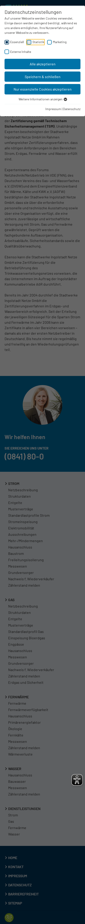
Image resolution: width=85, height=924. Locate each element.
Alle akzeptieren (43, 64)
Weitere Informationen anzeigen (41, 99)
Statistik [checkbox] (38, 42)
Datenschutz (71, 109)
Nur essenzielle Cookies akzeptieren (43, 89)
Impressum (53, 109)
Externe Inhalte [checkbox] (20, 52)
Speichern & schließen (43, 76)
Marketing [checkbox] (59, 42)
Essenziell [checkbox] (17, 42)
